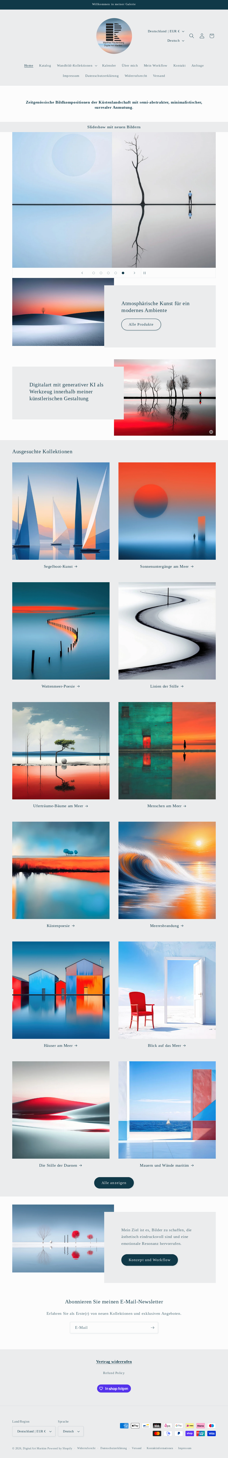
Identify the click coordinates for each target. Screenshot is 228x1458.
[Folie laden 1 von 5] (93, 273)
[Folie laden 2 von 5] (101, 273)
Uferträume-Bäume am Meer (58, 806)
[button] (76, 65)
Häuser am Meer (58, 1045)
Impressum (184, 1448)
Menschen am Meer (164, 806)
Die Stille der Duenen (58, 1165)
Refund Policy (114, 1373)
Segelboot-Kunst (58, 566)
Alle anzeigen (114, 1183)
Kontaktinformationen (160, 1448)
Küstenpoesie (58, 925)
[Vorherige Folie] (82, 273)
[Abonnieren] (152, 1327)
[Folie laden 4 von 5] (115, 273)
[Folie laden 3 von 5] (108, 273)
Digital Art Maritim (35, 1448)
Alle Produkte (141, 325)
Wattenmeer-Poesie (58, 686)
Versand (137, 1448)
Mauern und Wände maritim (164, 1165)
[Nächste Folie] (134, 273)
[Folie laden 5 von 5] (123, 273)
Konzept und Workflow (150, 1260)
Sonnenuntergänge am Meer (164, 566)
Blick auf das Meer (164, 1045)
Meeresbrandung (164, 925)
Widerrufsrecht (86, 1448)
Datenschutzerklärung (113, 1448)
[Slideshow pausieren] (146, 273)
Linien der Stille (164, 686)
